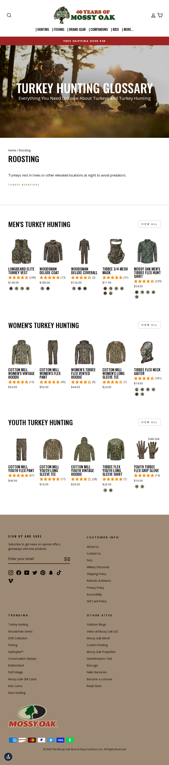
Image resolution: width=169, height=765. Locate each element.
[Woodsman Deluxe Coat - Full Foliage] (48, 288)
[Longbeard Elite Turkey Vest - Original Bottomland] (22, 288)
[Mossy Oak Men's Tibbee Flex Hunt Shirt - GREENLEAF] (153, 292)
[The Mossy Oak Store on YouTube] (26, 572)
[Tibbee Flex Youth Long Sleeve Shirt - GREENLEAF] (111, 490)
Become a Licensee (99, 679)
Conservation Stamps (22, 659)
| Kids (115, 29)
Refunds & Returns (99, 581)
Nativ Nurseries (97, 672)
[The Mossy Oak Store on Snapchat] (50, 572)
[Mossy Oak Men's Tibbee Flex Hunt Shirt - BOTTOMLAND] (148, 292)
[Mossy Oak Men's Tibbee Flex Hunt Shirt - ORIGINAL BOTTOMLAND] (142, 292)
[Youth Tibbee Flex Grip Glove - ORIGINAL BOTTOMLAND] (137, 487)
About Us (93, 547)
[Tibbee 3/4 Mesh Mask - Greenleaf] (122, 288)
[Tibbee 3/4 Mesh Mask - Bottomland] (116, 288)
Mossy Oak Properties (101, 652)
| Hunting (42, 29)
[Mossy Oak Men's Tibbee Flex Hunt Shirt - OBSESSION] (137, 297)
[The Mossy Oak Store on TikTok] (58, 572)
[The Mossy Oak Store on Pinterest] (42, 572)
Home (12, 150)
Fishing (12, 645)
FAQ (89, 560)
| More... (128, 29)
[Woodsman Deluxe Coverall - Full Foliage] (79, 288)
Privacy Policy (95, 588)
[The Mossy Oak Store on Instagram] (10, 572)
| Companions (98, 29)
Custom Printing (97, 645)
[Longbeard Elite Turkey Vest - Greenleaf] (28, 288)
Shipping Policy (96, 574)
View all (149, 224)
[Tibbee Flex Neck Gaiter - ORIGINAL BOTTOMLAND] (142, 394)
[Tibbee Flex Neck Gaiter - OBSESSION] (148, 389)
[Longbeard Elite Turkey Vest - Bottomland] (17, 288)
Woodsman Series (20, 631)
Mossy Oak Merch (98, 638)
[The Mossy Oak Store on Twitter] (34, 572)
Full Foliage (15, 672)
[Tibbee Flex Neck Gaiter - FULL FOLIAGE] (137, 394)
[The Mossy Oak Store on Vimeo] (10, 580)
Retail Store (94, 686)
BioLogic (92, 665)
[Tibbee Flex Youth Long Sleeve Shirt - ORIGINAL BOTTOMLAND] (105, 490)
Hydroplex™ (15, 652)
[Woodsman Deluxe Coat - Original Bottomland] (42, 288)
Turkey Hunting (18, 624)
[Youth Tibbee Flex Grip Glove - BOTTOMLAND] (142, 487)
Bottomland (16, 665)
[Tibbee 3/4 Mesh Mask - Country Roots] (111, 293)
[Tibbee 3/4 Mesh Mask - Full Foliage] (105, 288)
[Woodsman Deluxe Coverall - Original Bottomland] (74, 288)
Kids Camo (15, 686)
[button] (8, 757)
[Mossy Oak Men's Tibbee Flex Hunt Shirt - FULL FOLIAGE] (137, 292)
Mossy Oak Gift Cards (22, 679)
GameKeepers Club (99, 659)
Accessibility (94, 594)
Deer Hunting (16, 693)
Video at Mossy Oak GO (102, 631)
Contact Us (94, 553)
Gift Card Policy (97, 601)
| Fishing (58, 29)
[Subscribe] (67, 559)
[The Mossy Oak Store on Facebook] (18, 572)
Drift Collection (17, 638)
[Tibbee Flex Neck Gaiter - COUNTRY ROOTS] (137, 389)
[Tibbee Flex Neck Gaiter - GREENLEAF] (142, 389)
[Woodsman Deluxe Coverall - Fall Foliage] (85, 288)
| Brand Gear (76, 29)
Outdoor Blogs (96, 624)
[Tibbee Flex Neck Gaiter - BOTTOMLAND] (153, 389)
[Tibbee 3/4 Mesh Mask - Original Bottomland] (111, 288)
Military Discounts (98, 567)
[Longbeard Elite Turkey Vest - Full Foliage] (11, 288)
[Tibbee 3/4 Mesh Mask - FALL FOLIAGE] (105, 293)
